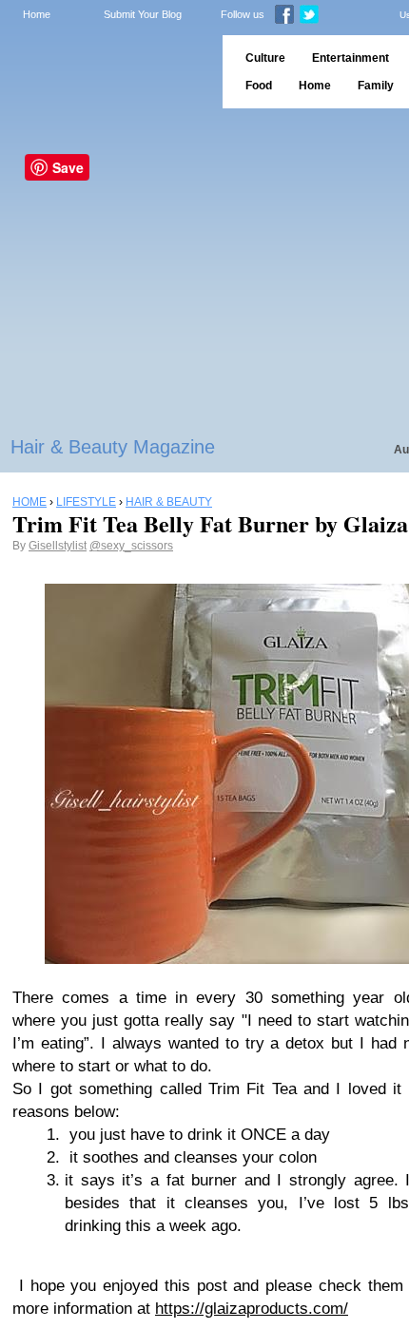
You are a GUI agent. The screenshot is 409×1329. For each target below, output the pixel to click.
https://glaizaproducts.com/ (251, 1309)
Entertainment (350, 58)
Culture (265, 58)
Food (258, 85)
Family (376, 85)
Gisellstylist (58, 545)
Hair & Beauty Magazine (112, 446)
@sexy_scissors (131, 545)
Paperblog (105, 72)
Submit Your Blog (143, 14)
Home (36, 14)
